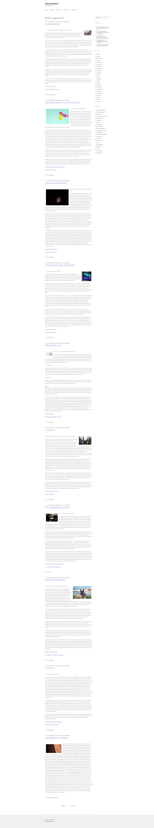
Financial (98, 122)
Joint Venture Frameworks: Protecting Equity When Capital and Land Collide (102, 32)
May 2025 (98, 56)
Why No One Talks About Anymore (52, 491)
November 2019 (99, 91)
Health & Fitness (99, 126)
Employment (51, 175)
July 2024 (98, 60)
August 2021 (98, 72)
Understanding (52, 23)
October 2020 (98, 78)
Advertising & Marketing (101, 110)
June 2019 (98, 99)
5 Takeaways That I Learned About (52, 724)
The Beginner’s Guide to (56, 737)
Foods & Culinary (99, 124)
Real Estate (51, 422)
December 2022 (99, 68)
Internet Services (99, 132)
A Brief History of (53, 345)
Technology (51, 337)
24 (70, 806)
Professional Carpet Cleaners (54, 770)
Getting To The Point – (50, 494)
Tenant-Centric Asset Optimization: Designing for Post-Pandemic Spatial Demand (102, 37)
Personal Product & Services (101, 134)
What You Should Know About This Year (53, 416)
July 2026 (98, 54)
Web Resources (51, 729)
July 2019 (98, 97)
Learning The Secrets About (50, 252)
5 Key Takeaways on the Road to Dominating (54, 564)
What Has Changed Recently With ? (52, 89)
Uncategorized (99, 150)
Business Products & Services (101, 116)
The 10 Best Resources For (57, 507)
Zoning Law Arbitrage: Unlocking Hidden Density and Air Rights (102, 45)
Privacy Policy (66, 9)
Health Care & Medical (100, 128)
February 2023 (99, 66)
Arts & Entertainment (100, 112)
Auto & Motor (51, 257)
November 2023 (99, 64)
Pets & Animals (51, 660)
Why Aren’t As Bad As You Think (51, 652)
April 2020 (98, 83)
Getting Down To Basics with (51, 169)
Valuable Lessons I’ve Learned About (62, 102)
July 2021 (98, 74)
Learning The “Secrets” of (50, 86)
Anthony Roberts (51, 3)
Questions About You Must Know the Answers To (55, 166)
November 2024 (99, 58)
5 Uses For (50, 429)
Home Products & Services (54, 797)
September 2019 (99, 93)
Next (74, 806)
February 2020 (99, 84)
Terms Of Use (74, 9)
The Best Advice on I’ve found (51, 249)
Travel (50, 572)
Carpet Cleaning (73, 772)
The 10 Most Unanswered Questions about (53, 721)
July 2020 (98, 80)
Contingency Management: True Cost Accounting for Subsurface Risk (102, 28)
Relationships (99, 140)
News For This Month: (49, 413)
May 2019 (98, 101)
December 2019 (99, 89)
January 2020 (98, 87)
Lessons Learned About (56, 182)
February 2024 (99, 62)
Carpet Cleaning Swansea (65, 762)
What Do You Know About (50, 329)
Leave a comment (66, 21)
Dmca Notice (58, 9)
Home (46, 9)
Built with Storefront (49, 821)
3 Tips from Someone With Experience (53, 566)
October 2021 (98, 70)
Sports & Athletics (52, 94)
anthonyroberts (59, 21)
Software (98, 142)
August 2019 (98, 95)
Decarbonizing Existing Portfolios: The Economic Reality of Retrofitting (102, 41)
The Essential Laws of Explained (60, 265)
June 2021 (98, 76)
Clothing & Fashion (100, 118)
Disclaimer (51, 9)
